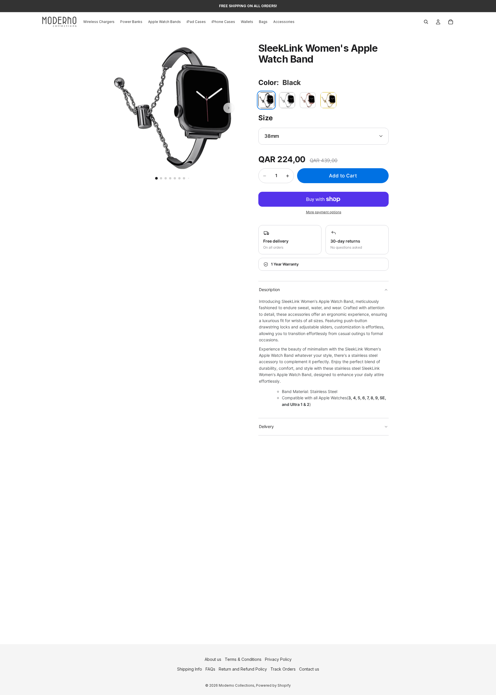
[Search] (426, 22)
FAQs (210, 669)
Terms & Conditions (243, 659)
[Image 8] (188, 178)
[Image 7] (184, 178)
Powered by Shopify (273, 685)
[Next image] (228, 108)
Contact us (309, 669)
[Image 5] (175, 178)
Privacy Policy (278, 659)
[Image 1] (156, 178)
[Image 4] (170, 178)
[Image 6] (179, 178)
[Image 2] (161, 178)
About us (213, 659)
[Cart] (450, 22)
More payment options (323, 212)
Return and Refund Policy (243, 669)
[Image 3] (165, 178)
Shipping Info (189, 669)
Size (265, 118)
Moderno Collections (236, 685)
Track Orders (283, 669)
